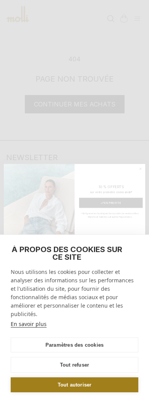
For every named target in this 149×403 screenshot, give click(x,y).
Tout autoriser (75, 385)
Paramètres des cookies (74, 345)
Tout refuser (74, 365)
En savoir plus (29, 324)
